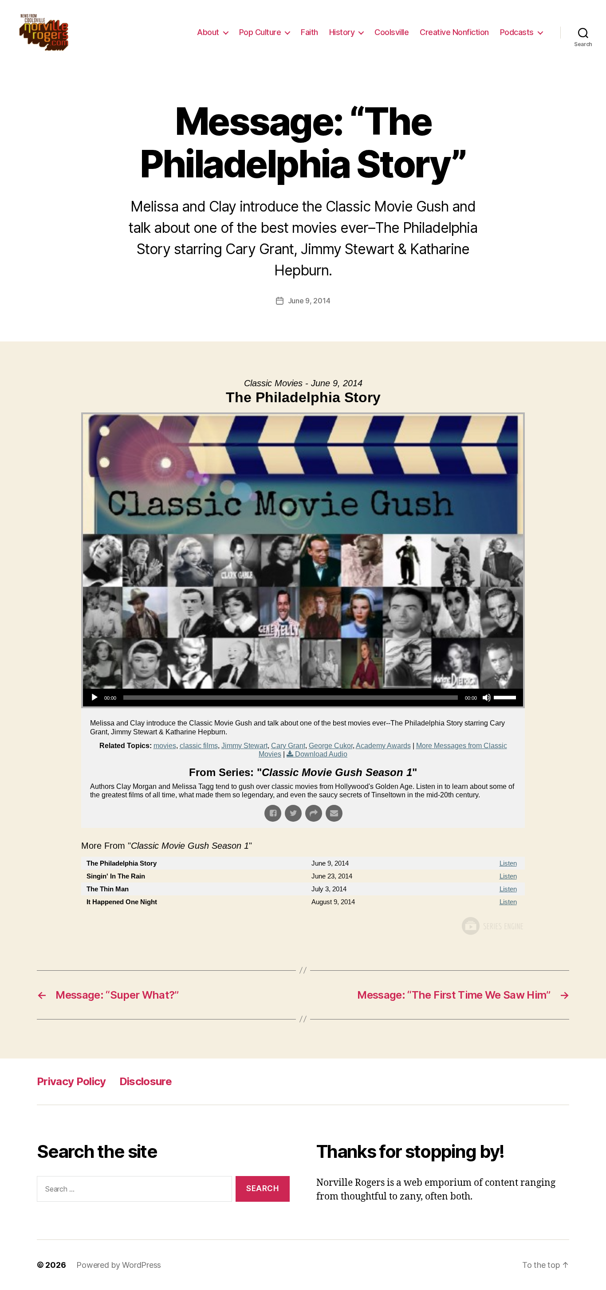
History (342, 32)
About (208, 32)
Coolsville (391, 32)
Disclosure (145, 1081)
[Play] (94, 697)
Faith (309, 32)
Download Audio (321, 754)
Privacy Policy (71, 1081)
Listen (508, 863)
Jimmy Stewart (244, 745)
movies (164, 745)
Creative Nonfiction (454, 32)
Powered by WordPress (118, 1265)
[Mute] (486, 697)
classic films (199, 745)
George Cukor (331, 745)
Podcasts (517, 32)
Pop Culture (260, 32)
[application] (303, 697)
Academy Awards (383, 745)
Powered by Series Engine (492, 926)
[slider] (506, 697)
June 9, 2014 (309, 300)
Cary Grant (288, 745)
